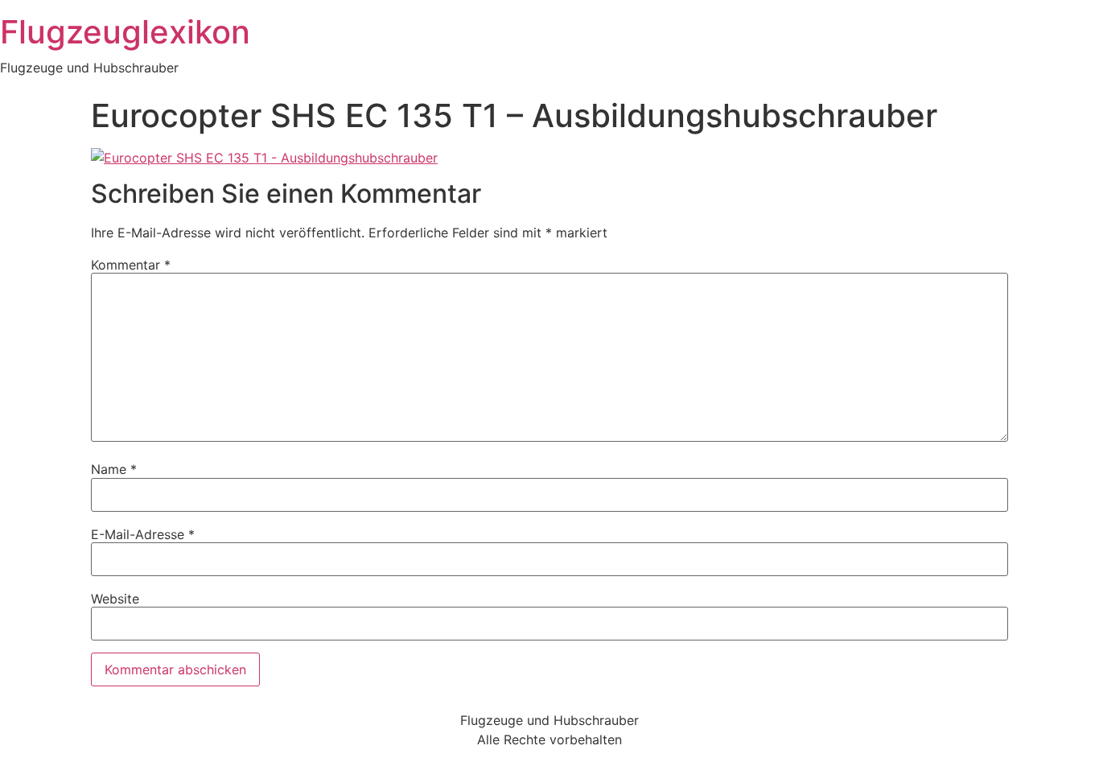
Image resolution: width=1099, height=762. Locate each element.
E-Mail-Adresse (143, 534)
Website (115, 598)
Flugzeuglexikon (125, 31)
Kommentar (131, 264)
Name (114, 469)
